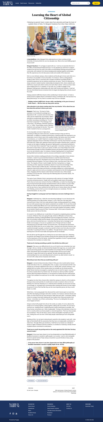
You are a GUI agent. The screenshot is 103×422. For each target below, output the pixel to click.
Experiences (31, 408)
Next (73, 388)
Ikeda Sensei (31, 406)
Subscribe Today (89, 406)
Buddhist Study (32, 412)
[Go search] (88, 3)
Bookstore (49, 412)
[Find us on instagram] (13, 414)
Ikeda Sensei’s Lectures (53, 408)
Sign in (96, 3)
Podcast (49, 415)
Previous (30, 388)
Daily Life (30, 415)
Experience (31, 380)
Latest (17, 3)
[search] (80, 3)
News (29, 410)
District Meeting (51, 406)
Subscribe (38, 3)
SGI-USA (68, 406)
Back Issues (23, 3)
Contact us (69, 408)
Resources (31, 3)
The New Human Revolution (54, 410)
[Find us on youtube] (16, 414)
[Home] (8, 3)
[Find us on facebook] (10, 414)
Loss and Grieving (42, 380)
